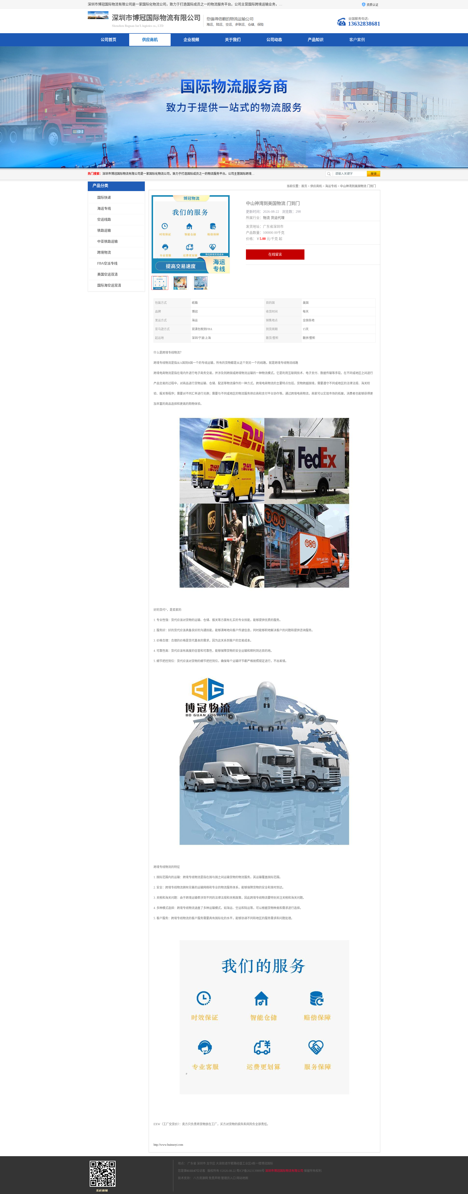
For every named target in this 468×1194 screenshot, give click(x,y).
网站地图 (242, 1178)
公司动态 (274, 40)
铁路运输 (104, 230)
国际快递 (104, 197)
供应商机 (150, 40)
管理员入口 (228, 1178)
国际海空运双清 (109, 285)
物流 (266, 218)
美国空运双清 (107, 274)
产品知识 (315, 40)
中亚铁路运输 (107, 241)
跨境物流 (104, 252)
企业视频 (191, 40)
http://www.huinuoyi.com (168, 1144)
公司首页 (108, 40)
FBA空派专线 (107, 263)
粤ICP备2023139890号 (250, 1171)
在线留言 (275, 254)
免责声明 (214, 1178)
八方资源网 (200, 1178)
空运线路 (104, 219)
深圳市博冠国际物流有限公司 (284, 1171)
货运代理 (277, 218)
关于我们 (233, 40)
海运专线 (104, 208)
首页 (304, 186)
